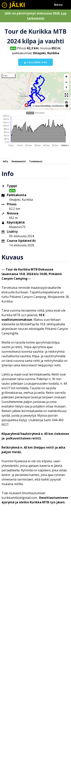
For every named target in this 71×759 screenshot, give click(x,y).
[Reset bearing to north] (66, 87)
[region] (35, 91)
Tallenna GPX (36, 62)
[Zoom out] (66, 82)
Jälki (16, 5)
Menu (58, 4)
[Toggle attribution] (67, 105)
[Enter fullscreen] (66, 95)
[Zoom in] (66, 76)
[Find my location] (66, 102)
